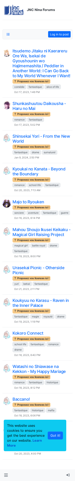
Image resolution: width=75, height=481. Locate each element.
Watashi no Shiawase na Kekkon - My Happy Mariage (39, 369)
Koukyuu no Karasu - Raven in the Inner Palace (40, 303)
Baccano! (21, 399)
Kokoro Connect (27, 333)
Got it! (55, 435)
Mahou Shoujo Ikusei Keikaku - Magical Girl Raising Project (41, 232)
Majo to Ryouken (28, 201)
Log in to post (59, 34)
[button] (6, 475)
